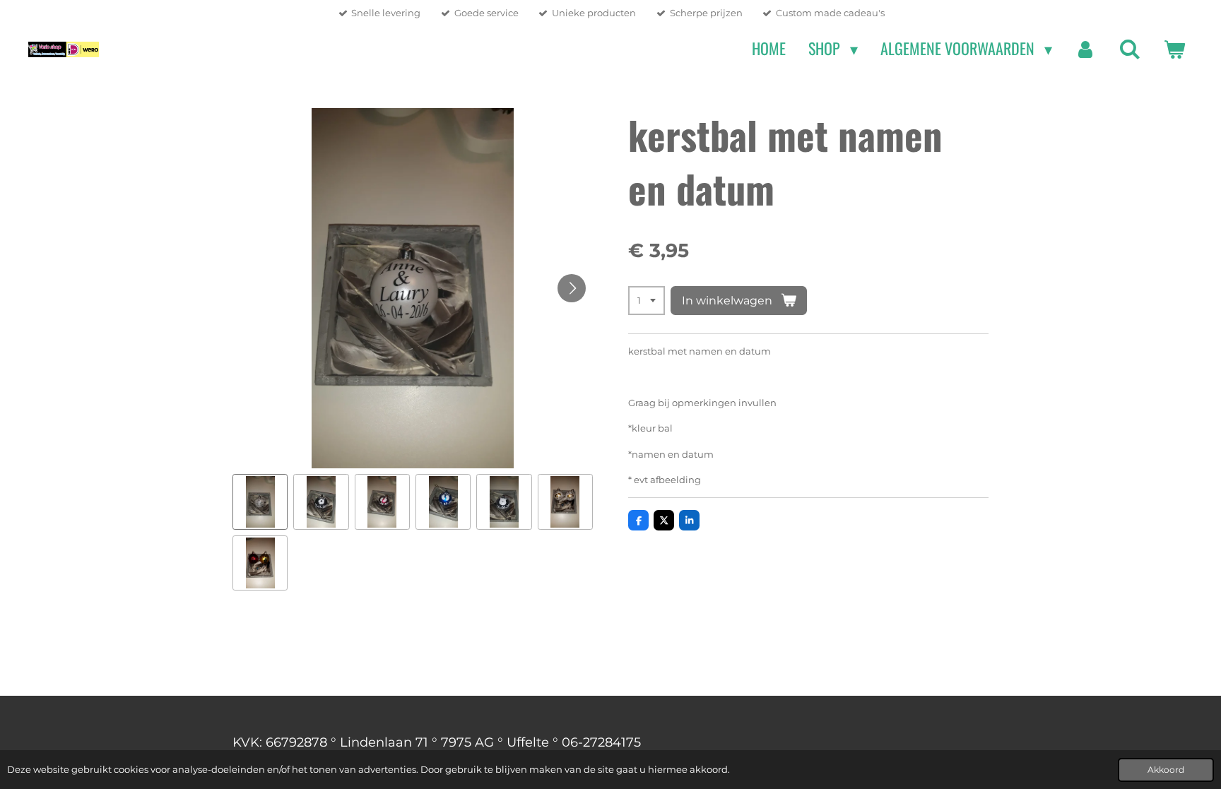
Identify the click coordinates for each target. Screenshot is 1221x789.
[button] (260, 501)
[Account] (1085, 48)
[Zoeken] (1129, 48)
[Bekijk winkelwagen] (1174, 48)
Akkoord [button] (1166, 770)
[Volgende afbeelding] (572, 288)
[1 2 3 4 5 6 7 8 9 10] (646, 300)
